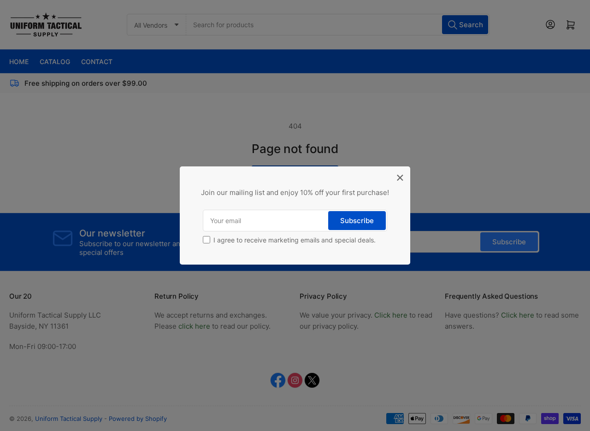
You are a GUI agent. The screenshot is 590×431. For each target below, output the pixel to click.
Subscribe (357, 220)
